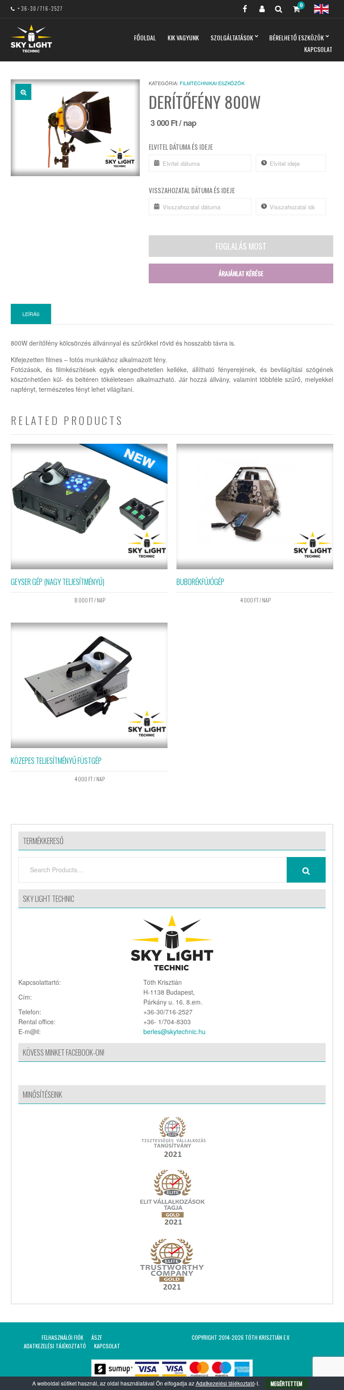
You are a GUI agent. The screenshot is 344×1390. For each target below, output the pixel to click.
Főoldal (145, 37)
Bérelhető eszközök (296, 37)
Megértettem (286, 1383)
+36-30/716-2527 (40, 8)
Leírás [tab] (30, 313)
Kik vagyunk (183, 37)
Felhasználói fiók (62, 1337)
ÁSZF (96, 1337)
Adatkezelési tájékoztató (55, 1346)
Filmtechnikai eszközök (212, 83)
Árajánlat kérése (241, 273)
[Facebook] (241, 9)
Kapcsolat (318, 49)
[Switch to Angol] (321, 9)
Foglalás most (241, 246)
